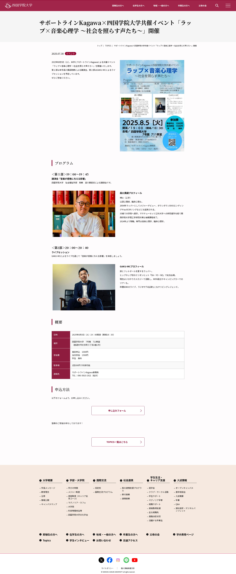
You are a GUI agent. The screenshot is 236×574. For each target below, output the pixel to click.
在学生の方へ (139, 5)
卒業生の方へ (184, 5)
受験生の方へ (118, 5)
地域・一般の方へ (161, 5)
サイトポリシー (107, 568)
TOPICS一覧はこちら (117, 441)
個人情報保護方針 (128, 568)
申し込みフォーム (117, 410)
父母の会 (202, 5)
